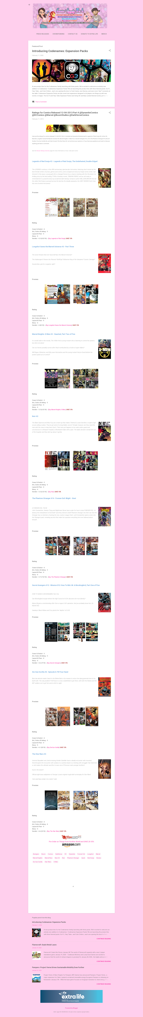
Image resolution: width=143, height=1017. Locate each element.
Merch (104, 34)
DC (66, 854)
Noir (63, 858)
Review (99, 858)
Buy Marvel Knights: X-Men (57, 409)
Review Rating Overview (43, 150)
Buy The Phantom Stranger (57, 577)
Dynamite (72, 854)
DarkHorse (58, 854)
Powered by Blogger (71, 1008)
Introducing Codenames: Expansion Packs (60, 51)
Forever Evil (81, 854)
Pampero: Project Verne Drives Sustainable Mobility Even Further (58, 967)
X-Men (56, 862)
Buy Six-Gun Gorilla (53, 747)
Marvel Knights (37, 858)
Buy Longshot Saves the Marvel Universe (59, 325)
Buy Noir (51, 492)
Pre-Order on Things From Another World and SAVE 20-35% (71, 842)
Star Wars (48, 862)
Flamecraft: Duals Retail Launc (44, 945)
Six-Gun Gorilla (37, 862)
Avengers (36, 854)
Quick (83, 858)
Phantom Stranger (73, 858)
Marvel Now (48, 858)
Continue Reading (104, 939)
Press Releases (42, 34)
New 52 (57, 858)
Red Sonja (91, 858)
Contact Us (72, 34)
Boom (43, 854)
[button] (110, 50)
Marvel (98, 854)
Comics (50, 854)
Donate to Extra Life (89, 34)
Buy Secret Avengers (53, 663)
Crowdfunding (58, 34)
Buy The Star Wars (53, 831)
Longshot (90, 854)
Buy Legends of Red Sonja (57, 238)
